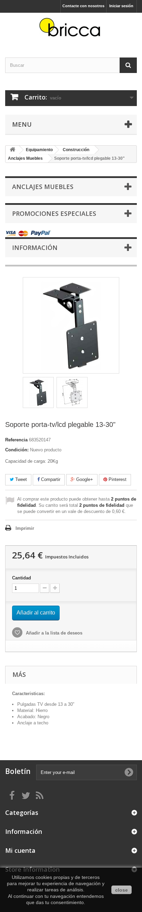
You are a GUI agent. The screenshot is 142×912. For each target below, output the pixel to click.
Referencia (16, 439)
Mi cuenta (20, 850)
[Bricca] (71, 29)
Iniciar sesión (121, 6)
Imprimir (25, 528)
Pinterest (116, 479)
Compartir (50, 479)
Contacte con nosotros (83, 6)
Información (35, 247)
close (121, 890)
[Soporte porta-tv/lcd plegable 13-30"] (38, 392)
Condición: (17, 449)
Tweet (20, 479)
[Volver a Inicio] (12, 150)
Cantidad (21, 577)
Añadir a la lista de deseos (53, 633)
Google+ (84, 479)
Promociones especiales (54, 213)
